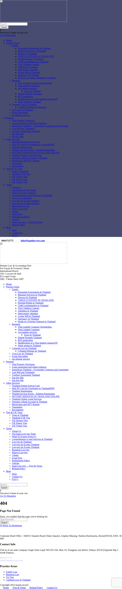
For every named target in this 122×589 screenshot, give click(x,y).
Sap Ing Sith (18, 134)
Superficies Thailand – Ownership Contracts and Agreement (40, 126)
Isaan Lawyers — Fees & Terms (27, 222)
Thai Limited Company (29, 86)
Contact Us (17, 233)
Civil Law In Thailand (22, 110)
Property (10, 118)
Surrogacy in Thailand (28, 75)
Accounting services (27, 88)
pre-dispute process (21, 115)
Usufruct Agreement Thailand (26, 131)
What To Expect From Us (24, 192)
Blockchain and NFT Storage (26, 160)
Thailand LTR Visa (21, 174)
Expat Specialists (20, 112)
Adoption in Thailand (28, 67)
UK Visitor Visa (19, 182)
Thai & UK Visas (14, 168)
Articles (15, 219)
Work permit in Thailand (29, 102)
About (9, 184)
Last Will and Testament (23, 128)
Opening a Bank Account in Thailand (29, 158)
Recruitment (17, 166)
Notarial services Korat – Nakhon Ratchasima (33, 150)
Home (9, 40)
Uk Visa (10, 577)
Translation (17, 163)
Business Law (12, 574)
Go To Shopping (8, 35)
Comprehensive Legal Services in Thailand (32, 195)
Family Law (11, 572)
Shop (14, 230)
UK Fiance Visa (19, 179)
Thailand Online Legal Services (27, 155)
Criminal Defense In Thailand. (32, 107)
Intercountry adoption (28, 69)
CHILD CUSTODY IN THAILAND (36, 56)
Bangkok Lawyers (20, 206)
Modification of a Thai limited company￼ (38, 99)
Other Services (13, 139)
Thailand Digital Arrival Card (26, 142)
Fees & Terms (19, 587)
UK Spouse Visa (20, 176)
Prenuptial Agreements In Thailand (34, 48)
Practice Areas (12, 43)
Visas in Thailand (20, 171)
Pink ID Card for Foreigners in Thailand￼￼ (33, 144)
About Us (16, 187)
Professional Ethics (21, 217)
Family (15, 45)
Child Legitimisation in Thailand (33, 61)
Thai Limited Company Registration (35, 83)
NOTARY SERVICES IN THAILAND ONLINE (36, 152)
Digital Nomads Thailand (30, 94)
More (8, 227)
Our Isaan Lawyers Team (24, 190)
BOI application (25, 96)
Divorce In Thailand (27, 53)
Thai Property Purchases (23, 120)
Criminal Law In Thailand (24, 104)
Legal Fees (17, 214)
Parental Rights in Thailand (30, 59)
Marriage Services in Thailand (32, 51)
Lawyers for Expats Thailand (25, 201)
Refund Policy (18, 225)
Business (16, 80)
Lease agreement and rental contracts (29, 123)
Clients (15, 211)
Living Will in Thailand (29, 72)
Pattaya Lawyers (20, 209)
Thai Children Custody (28, 64)
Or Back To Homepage (11, 525)
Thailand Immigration (22, 147)
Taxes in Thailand (32, 91)
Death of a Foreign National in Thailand (36, 78)
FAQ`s (15, 235)
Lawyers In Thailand (22, 198)
